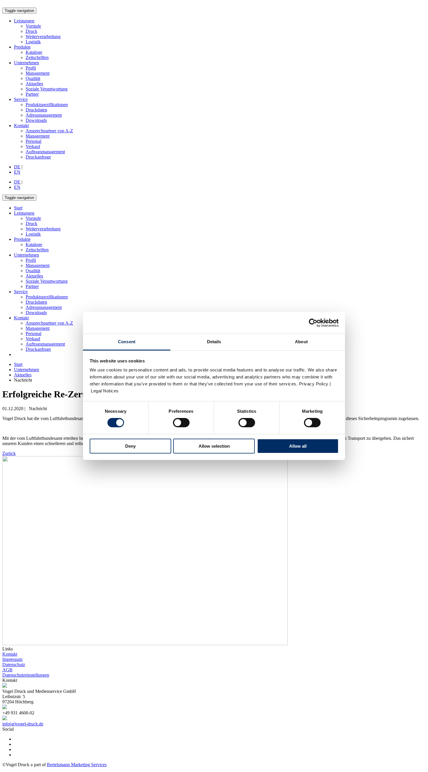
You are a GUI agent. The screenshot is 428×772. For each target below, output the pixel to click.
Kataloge (34, 52)
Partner (32, 94)
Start (18, 364)
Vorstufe (33, 26)
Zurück (9, 453)
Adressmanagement (44, 115)
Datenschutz (13, 664)
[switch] (181, 422)
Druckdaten (36, 109)
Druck (31, 31)
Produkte (22, 47)
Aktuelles (34, 83)
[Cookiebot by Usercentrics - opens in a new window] (313, 322)
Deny (130, 446)
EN (17, 172)
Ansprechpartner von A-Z (49, 130)
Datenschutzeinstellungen (25, 675)
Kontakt (21, 125)
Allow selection (214, 446)
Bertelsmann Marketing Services (77, 764)
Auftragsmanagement (45, 151)
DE (17, 166)
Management (37, 73)
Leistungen (24, 20)
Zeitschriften (37, 57)
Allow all (298, 446)
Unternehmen (26, 62)
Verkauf (33, 146)
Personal (33, 141)
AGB (7, 669)
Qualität (33, 78)
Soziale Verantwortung (47, 88)
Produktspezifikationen (47, 104)
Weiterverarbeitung (43, 36)
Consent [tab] (126, 341)
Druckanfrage (38, 156)
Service (21, 99)
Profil (31, 67)
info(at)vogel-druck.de (22, 723)
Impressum (12, 659)
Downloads (36, 120)
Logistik (33, 41)
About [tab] (301, 341)
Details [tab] (214, 341)
